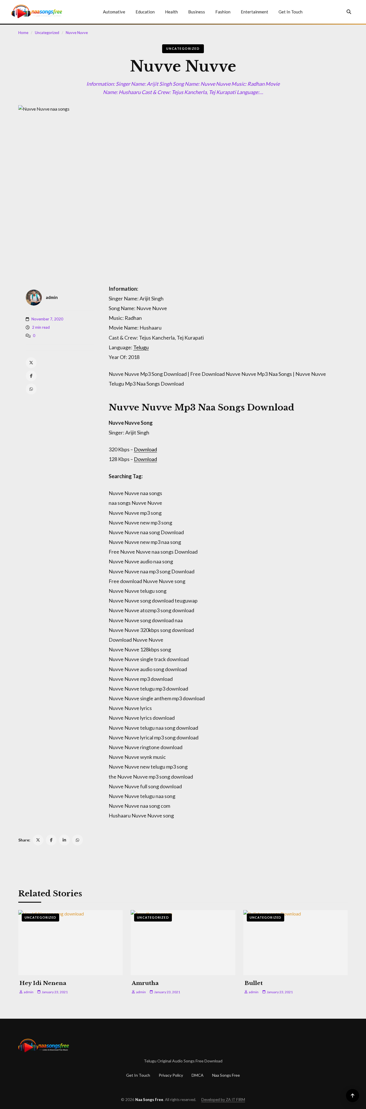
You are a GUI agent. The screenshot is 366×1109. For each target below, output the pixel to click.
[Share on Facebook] (51, 840)
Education (145, 11)
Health (171, 11)
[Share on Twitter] (38, 840)
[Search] (349, 11)
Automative (114, 11)
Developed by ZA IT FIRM (223, 1099)
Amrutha (145, 983)
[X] (31, 362)
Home (23, 32)
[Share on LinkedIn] (64, 840)
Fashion (222, 11)
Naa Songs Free (226, 1075)
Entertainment (254, 11)
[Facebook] (31, 375)
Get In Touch (291, 11)
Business (196, 11)
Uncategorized (47, 32)
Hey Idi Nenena (42, 983)
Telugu (141, 347)
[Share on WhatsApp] (77, 840)
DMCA (198, 1075)
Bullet (253, 983)
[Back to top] (352, 1095)
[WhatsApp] (31, 389)
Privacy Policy (171, 1075)
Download (145, 449)
